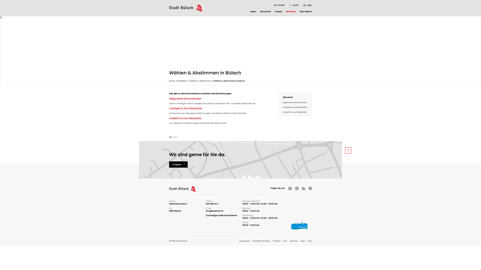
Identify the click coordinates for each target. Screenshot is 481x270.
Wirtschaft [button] (265, 11)
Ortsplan (176, 164)
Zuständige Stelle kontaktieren (221, 215)
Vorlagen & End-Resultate (295, 107)
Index (302, 241)
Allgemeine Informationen (295, 102)
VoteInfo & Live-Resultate (295, 112)
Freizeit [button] (278, 11)
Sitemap (293, 241)
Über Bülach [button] (306, 11)
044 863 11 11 (212, 204)
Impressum (244, 241)
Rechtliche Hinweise (261, 241)
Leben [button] (253, 11)
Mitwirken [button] (291, 11)
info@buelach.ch (214, 211)
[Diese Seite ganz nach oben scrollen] (348, 150)
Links (310, 241)
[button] (173, 137)
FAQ (285, 241)
